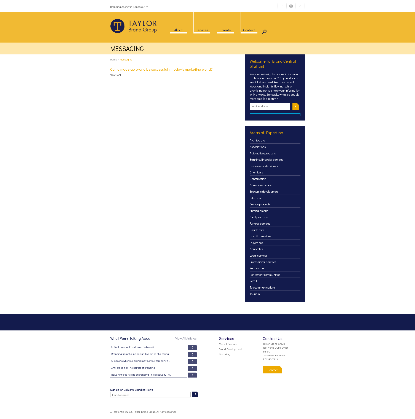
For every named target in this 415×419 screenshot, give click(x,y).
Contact (273, 370)
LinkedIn (300, 6)
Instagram (291, 6)
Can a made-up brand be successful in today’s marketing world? (161, 69)
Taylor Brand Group (133, 26)
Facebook (282, 6)
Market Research (228, 344)
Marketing (224, 354)
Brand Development (230, 349)
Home (113, 59)
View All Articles (186, 338)
